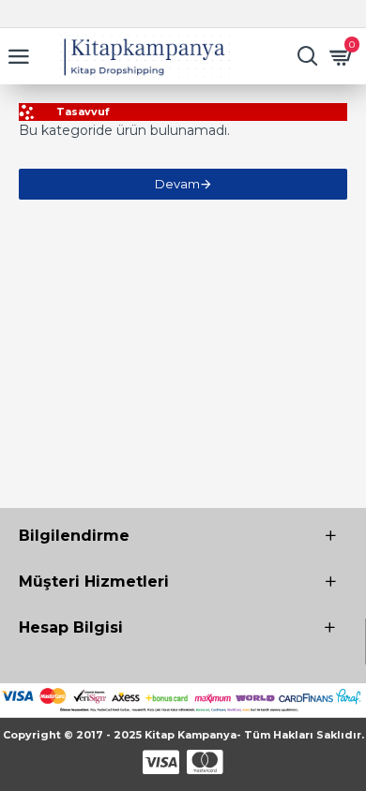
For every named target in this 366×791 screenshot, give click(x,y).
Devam (177, 183)
